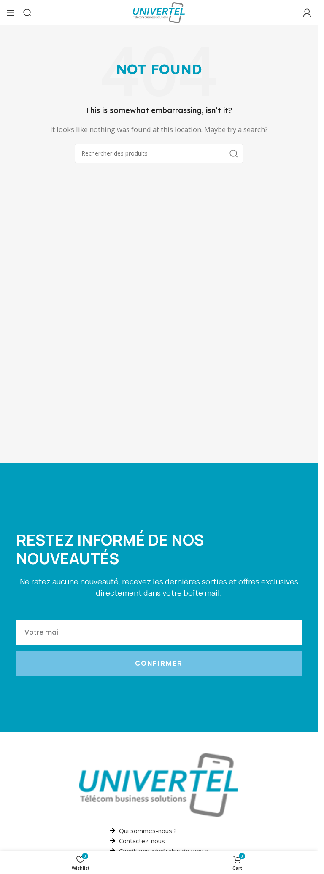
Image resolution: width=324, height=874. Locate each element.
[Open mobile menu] (10, 12)
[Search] (27, 12)
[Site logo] (159, 12)
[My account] (307, 12)
